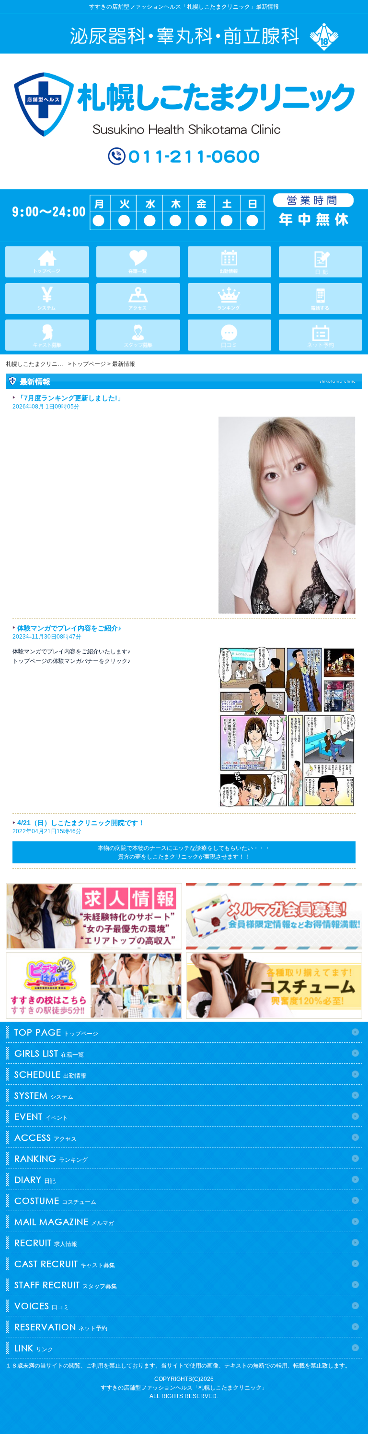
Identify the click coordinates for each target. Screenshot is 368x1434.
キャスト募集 (64, 1263)
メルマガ (64, 1221)
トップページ (56, 1032)
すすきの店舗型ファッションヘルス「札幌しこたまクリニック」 (184, 1387)
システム (43, 1095)
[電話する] (321, 298)
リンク (33, 1348)
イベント (41, 1116)
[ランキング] (230, 298)
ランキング (51, 1158)
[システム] (47, 298)
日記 (35, 1179)
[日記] (321, 261)
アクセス (45, 1137)
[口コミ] (230, 335)
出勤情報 (50, 1074)
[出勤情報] (230, 261)
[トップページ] (47, 261)
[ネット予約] (321, 335)
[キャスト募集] (47, 335)
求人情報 (45, 1242)
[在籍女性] (138, 261)
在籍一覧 (49, 1053)
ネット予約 (60, 1327)
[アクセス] (138, 298)
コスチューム (55, 1200)
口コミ (41, 1306)
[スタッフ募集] (138, 335)
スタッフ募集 (65, 1285)
